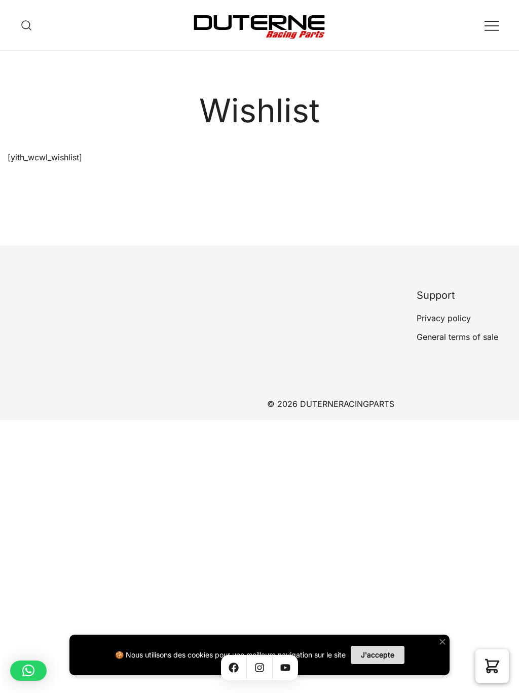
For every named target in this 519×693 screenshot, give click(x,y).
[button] (492, 666)
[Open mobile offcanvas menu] (492, 25)
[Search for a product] (26, 25)
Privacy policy (444, 318)
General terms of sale (457, 337)
